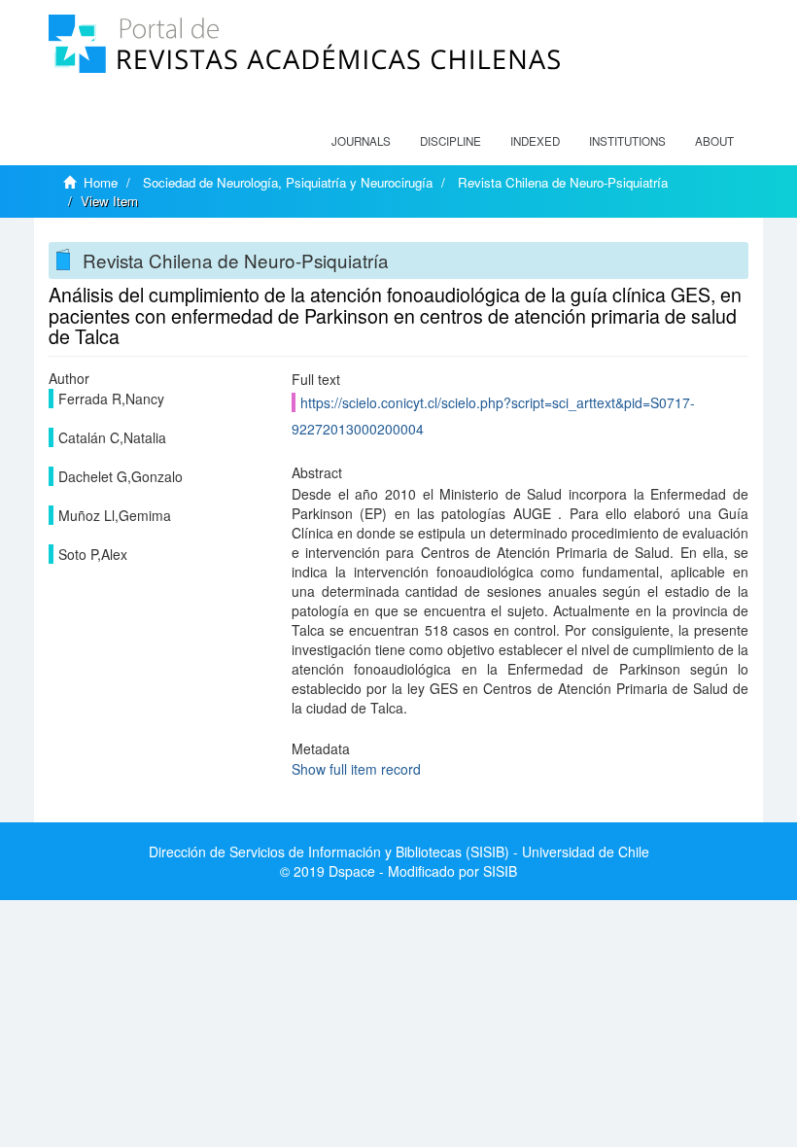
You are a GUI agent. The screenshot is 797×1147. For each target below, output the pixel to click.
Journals (361, 141)
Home (101, 182)
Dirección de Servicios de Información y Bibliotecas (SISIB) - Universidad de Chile (399, 851)
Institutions (627, 141)
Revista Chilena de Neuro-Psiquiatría (563, 182)
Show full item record (356, 769)
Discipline (450, 141)
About (714, 141)
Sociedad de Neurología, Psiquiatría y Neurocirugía (288, 182)
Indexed (535, 141)
